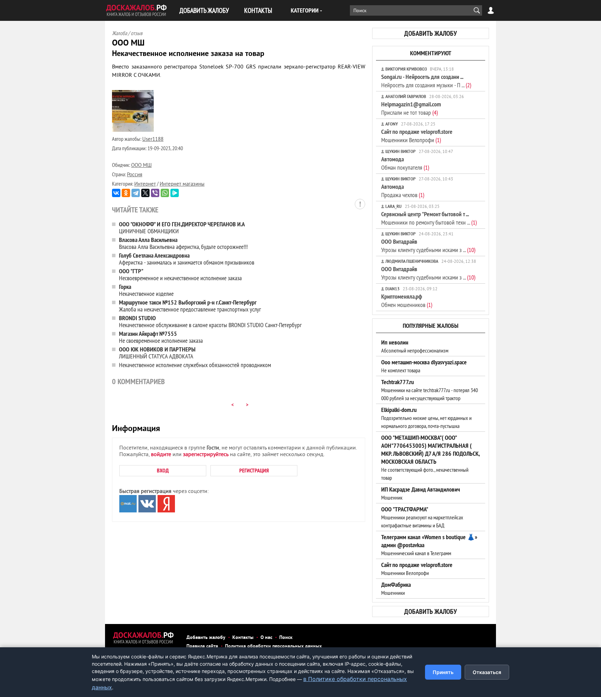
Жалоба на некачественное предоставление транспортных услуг (190, 305)
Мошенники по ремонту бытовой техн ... (429, 218)
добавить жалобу (430, 33)
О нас (266, 638)
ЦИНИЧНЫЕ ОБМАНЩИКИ (182, 227)
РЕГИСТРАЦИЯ (254, 470)
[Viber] (155, 193)
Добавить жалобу (205, 638)
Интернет (145, 184)
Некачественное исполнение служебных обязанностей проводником (195, 365)
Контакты (243, 638)
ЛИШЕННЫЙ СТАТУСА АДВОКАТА (157, 352)
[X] (145, 193)
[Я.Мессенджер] (174, 193)
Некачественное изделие (146, 290)
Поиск (286, 638)
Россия (134, 175)
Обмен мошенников (406, 300)
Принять (443, 672)
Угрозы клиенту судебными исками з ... (428, 245)
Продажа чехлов (402, 191)
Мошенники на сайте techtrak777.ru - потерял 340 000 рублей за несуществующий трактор (429, 390)
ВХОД (163, 470)
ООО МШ (141, 165)
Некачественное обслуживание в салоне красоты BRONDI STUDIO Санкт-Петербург (210, 321)
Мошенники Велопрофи (416, 136)
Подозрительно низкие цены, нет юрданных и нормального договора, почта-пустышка (426, 417)
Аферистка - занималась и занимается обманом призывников (186, 258)
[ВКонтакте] (116, 193)
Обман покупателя (405, 163)
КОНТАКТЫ (258, 10)
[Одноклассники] (126, 193)
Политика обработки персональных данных (273, 646)
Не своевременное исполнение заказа (161, 337)
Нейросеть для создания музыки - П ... (426, 81)
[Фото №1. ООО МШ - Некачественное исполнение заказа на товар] (133, 130)
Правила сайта (202, 646)
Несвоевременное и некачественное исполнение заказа (180, 274)
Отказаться (487, 672)
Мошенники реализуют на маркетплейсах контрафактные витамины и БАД (422, 517)
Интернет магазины (182, 184)
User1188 (152, 139)
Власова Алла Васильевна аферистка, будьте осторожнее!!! (183, 243)
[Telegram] (135, 193)
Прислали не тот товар (411, 108)
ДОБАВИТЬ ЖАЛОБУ (204, 10)
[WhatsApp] (165, 193)
